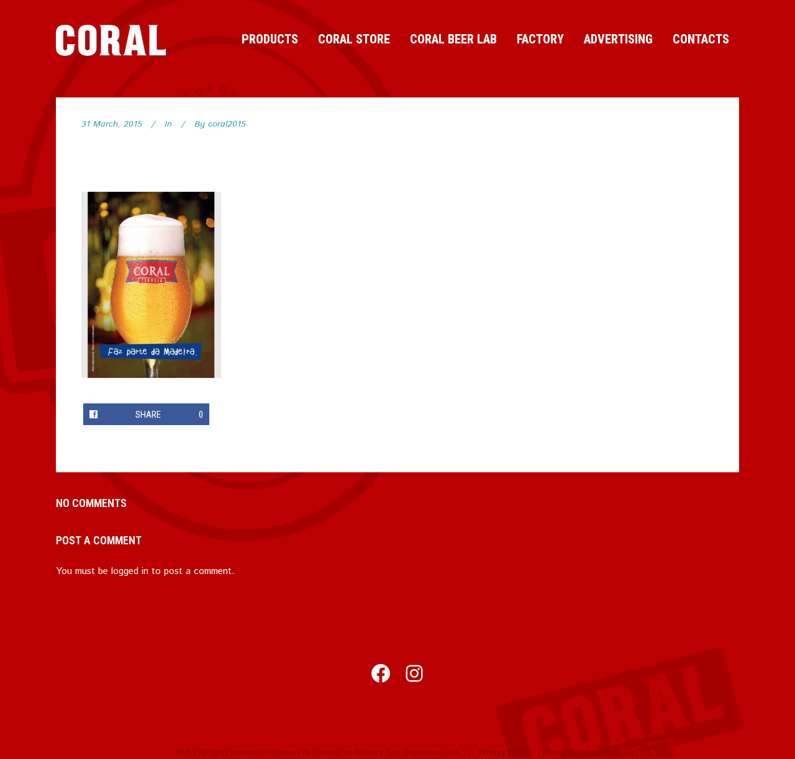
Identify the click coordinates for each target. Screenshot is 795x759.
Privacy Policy (504, 752)
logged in (129, 571)
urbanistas (599, 752)
